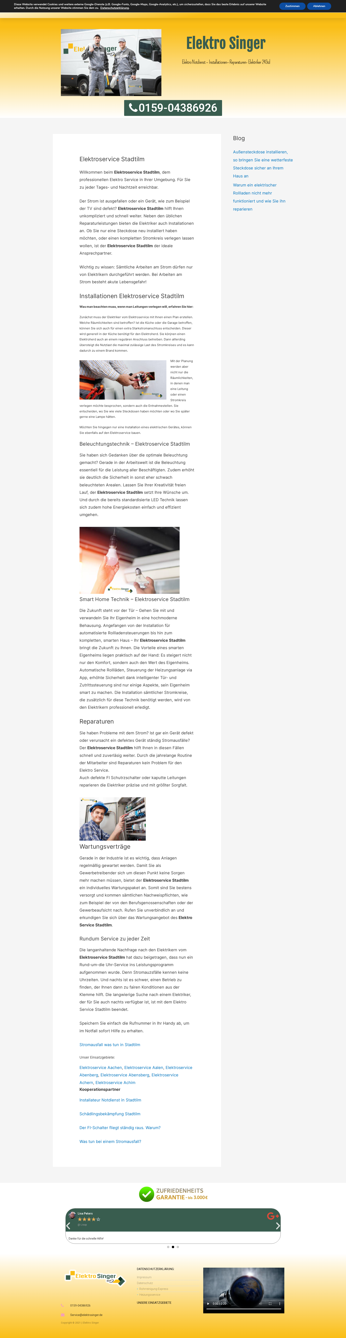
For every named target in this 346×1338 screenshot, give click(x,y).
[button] (68, 1226)
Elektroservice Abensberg (125, 1075)
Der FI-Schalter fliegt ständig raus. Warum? (120, 1127)
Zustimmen (292, 6)
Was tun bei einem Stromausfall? (110, 1141)
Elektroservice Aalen (143, 1067)
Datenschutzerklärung (114, 8)
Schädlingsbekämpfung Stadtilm (109, 1113)
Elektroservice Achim (115, 1082)
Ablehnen (319, 6)
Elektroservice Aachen (100, 1067)
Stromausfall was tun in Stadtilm (109, 1044)
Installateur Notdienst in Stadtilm (110, 1100)
